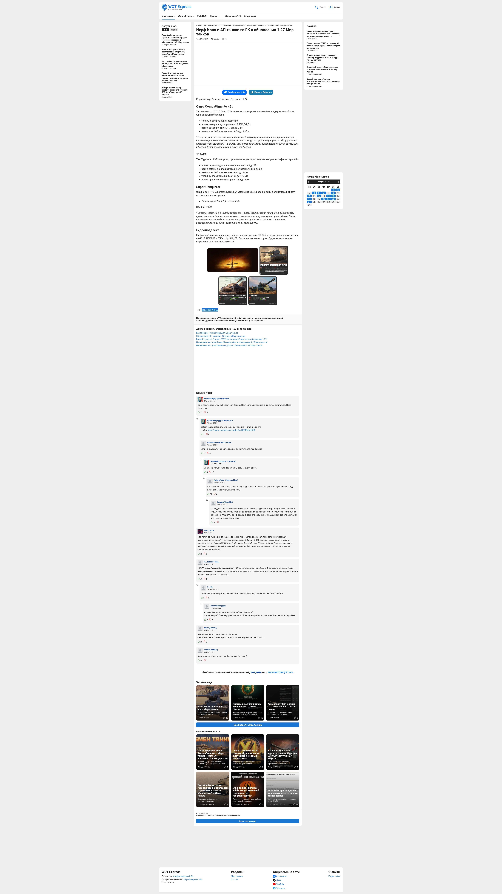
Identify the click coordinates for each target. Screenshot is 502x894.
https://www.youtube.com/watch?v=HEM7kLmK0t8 (231, 430)
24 (309, 202)
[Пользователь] (200, 399)
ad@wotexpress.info (192, 879)
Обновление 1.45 (233, 16)
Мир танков (167, 16)
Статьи (234, 879)
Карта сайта (334, 876)
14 (328, 196)
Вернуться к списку (247, 821)
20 (324, 199)
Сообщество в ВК (236, 92)
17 (309, 199)
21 (328, 199)
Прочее (213, 16)
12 (319, 196)
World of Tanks (185, 16)
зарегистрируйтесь (280, 672)
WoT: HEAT (202, 16)
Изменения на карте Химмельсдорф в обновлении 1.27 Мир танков (229, 345)
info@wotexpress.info (183, 876)
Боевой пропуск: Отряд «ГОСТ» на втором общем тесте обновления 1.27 (231, 339)
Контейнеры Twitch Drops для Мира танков (217, 333)
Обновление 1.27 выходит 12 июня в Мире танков (220, 336)
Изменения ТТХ (210, 310)
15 (333, 196)
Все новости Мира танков (248, 725)
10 (309, 196)
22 (333, 199)
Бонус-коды (250, 16)
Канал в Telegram (263, 92)
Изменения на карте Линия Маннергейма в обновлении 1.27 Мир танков (231, 342)
